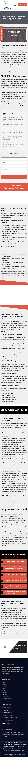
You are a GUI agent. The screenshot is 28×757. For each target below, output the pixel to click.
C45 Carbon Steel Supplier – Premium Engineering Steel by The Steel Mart (12, 132)
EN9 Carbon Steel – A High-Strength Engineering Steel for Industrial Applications (12, 126)
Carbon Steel (7, 300)
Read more (7, 298)
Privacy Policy (5, 696)
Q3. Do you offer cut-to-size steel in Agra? (16, 575)
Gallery (3, 690)
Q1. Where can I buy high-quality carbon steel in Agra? (14, 562)
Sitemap (4, 700)
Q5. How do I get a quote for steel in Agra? (15, 586)
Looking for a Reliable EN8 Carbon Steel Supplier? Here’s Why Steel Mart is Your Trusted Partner (13, 119)
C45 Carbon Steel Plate (12, 303)
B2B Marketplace (14, 756)
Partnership (4, 692)
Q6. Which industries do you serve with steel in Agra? (15, 592)
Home (3, 682)
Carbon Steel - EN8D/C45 (17, 300)
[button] (14, 562)
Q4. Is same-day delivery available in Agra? (16, 580)
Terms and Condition (6, 698)
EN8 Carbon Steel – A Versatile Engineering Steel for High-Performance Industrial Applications (13, 144)
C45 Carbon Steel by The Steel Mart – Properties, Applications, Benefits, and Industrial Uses (13, 137)
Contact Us (4, 694)
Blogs (3, 688)
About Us (4, 684)
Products (4, 686)
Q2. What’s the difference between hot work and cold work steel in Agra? (15, 568)
